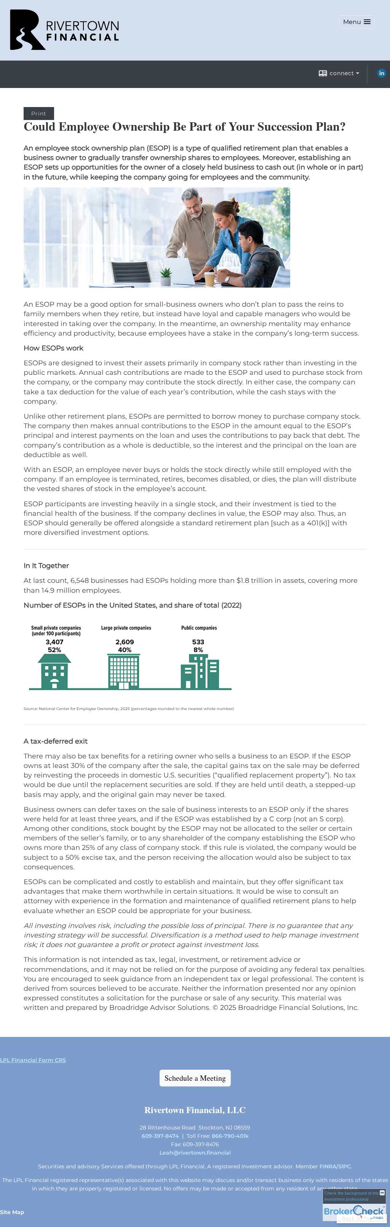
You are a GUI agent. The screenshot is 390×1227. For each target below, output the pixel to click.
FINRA (328, 1166)
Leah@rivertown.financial (195, 1152)
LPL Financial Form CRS (33, 1060)
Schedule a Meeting (195, 1078)
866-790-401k (230, 1136)
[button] (357, 22)
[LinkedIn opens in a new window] (381, 75)
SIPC (344, 1166)
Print (38, 113)
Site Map (12, 1212)
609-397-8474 (160, 1136)
